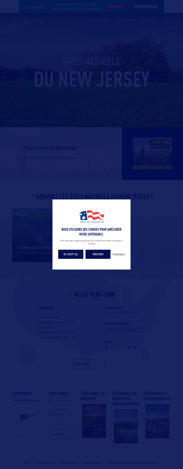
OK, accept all (71, 254)
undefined (98, 254)
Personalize (119, 254)
